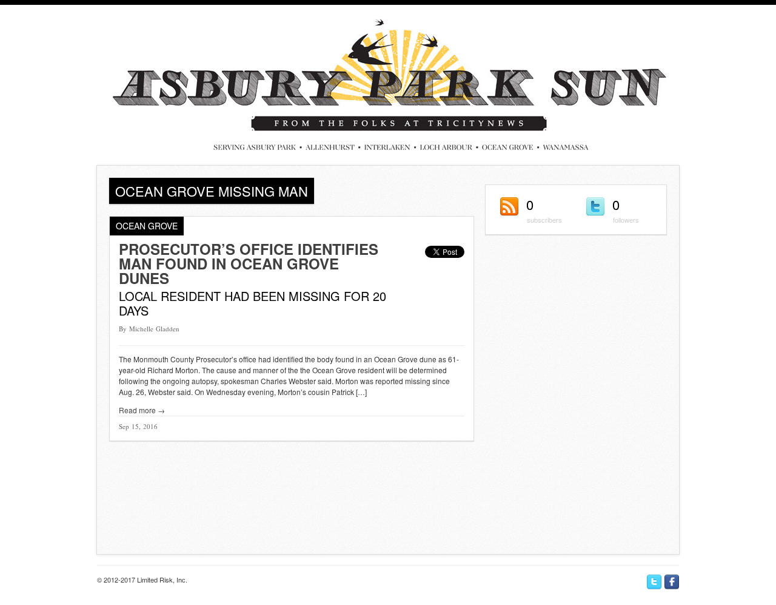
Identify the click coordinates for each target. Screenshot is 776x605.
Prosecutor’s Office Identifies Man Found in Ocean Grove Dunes (248, 263)
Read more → (142, 410)
